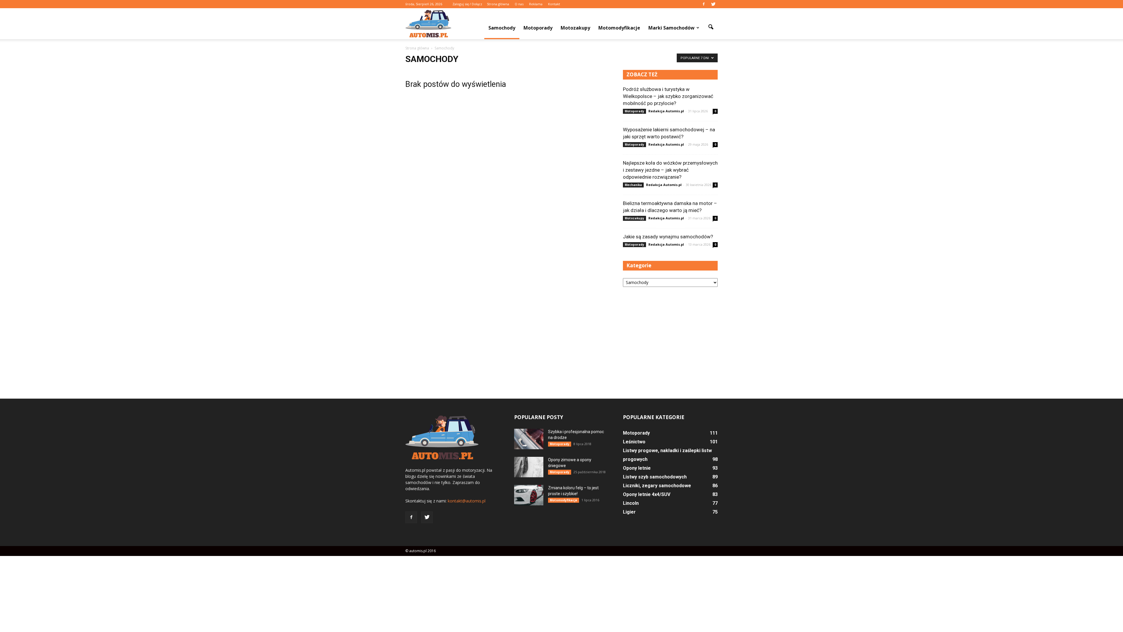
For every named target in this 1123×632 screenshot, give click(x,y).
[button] (711, 27)
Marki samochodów (671, 28)
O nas (519, 4)
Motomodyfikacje (619, 28)
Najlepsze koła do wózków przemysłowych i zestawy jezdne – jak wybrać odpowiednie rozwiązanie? (670, 170)
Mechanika (633, 185)
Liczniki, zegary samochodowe (657, 485)
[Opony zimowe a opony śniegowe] (528, 467)
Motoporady (537, 28)
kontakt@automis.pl (466, 501)
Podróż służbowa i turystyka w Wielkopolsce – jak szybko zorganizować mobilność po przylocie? (668, 96)
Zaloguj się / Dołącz (467, 4)
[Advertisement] (670, 337)
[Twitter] (713, 4)
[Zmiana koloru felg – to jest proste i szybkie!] (528, 495)
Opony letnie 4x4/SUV (646, 494)
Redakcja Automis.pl (666, 111)
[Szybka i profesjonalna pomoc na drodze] (528, 439)
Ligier (629, 512)
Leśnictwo (634, 442)
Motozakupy (575, 28)
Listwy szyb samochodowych (655, 477)
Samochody (501, 28)
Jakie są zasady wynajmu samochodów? (668, 237)
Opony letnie (637, 468)
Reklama (535, 4)
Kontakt (554, 4)
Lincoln (631, 503)
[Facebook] (703, 4)
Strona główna (498, 4)
